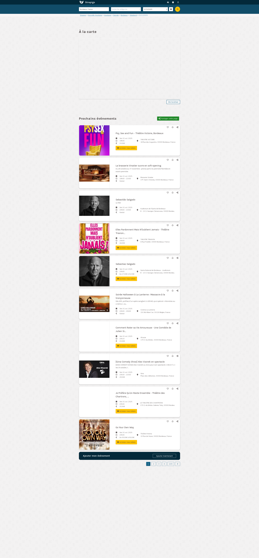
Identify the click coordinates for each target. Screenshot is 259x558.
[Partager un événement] (173, 2)
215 (170, 464)
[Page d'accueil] (87, 2)
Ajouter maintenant (164, 456)
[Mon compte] (178, 2)
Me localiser (173, 102)
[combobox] (125, 9)
